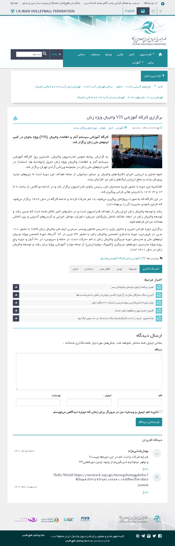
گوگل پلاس (104, 269)
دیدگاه (158, 350)
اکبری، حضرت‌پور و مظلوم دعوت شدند (134, 310)
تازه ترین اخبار (152, 76)
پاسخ (145, 468)
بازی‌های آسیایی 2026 (138, 86)
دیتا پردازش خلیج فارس (77, 541)
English (129, 11)
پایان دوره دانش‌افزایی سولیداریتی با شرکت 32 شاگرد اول (123, 303)
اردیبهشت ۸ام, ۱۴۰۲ (25, 487)
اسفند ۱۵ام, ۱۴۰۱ (24, 451)
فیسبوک (132, 269)
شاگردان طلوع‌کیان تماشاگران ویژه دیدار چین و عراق (56, 3)
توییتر (119, 269)
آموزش (119, 128)
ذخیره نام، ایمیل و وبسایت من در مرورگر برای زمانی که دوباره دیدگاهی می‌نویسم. (106, 412)
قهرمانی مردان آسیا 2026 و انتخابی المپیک (100, 97)
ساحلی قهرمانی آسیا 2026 (98, 86)
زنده (54, 54)
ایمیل (75, 269)
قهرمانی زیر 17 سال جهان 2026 (145, 97)
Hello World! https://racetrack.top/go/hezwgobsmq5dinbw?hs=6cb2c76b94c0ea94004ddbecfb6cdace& (101, 477)
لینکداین (89, 269)
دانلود (119, 86)
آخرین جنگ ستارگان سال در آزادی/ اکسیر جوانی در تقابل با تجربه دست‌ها (115, 295)
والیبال (104, 258)
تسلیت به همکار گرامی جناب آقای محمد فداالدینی (116, 3)
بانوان (102, 128)
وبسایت (56, 395)
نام (160, 395)
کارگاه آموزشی (117, 258)
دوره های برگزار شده (85, 128)
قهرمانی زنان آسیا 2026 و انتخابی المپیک (57, 86)
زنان (128, 258)
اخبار (160, 86)
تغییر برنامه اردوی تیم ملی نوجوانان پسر (132, 287)
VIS (143, 258)
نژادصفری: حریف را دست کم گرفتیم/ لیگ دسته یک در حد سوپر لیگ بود (116, 318)
